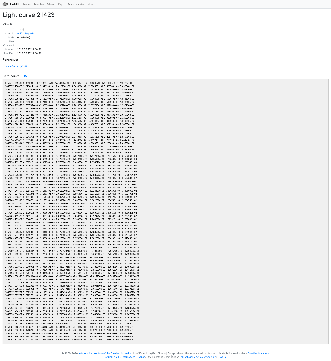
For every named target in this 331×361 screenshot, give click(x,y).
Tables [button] (50, 4)
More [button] (90, 4)
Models (27, 4)
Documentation (76, 4)
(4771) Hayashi (25, 33)
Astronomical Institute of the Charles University (104, 353)
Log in (222, 356)
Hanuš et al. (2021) (16, 66)
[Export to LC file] (26, 76)
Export (62, 4)
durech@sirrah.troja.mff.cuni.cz (198, 356)
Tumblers (39, 4)
